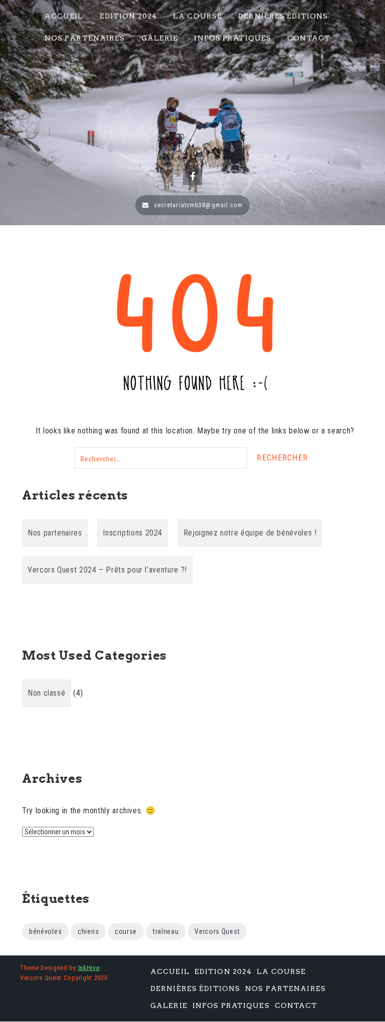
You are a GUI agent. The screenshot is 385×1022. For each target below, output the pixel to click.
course (126, 931)
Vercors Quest (217, 931)
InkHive (89, 967)
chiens (88, 931)
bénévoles (45, 931)
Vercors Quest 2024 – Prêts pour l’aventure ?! (107, 570)
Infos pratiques (232, 38)
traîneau (166, 931)
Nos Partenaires (85, 38)
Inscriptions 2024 (132, 533)
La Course (197, 16)
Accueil (64, 16)
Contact (308, 38)
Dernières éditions (283, 16)
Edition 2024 (128, 16)
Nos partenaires (55, 533)
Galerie (159, 38)
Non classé (46, 693)
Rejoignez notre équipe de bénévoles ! (250, 533)
